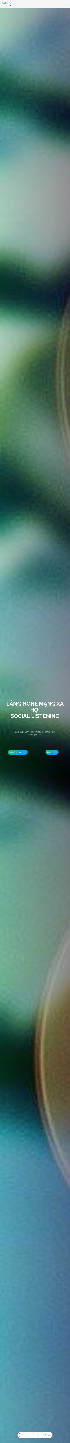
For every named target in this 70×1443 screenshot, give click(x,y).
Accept (47, 1435)
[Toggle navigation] (57, 4)
